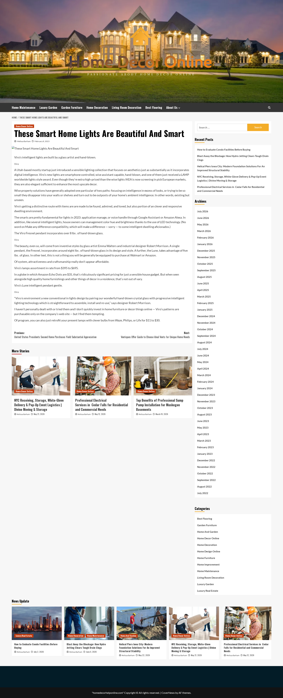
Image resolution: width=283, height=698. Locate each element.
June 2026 (203, 217)
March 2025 (204, 296)
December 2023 (206, 394)
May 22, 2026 (144, 655)
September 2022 (206, 479)
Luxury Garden (48, 107)
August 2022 (204, 486)
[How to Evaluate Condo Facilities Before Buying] (37, 623)
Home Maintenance (23, 107)
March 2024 (204, 375)
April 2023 (203, 434)
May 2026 (202, 224)
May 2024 (202, 362)
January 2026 (205, 244)
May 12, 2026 (100, 414)
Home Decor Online (24, 126)
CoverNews (168, 692)
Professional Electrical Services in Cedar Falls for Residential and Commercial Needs (101, 405)
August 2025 (204, 276)
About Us (171, 107)
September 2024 (206, 335)
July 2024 (202, 348)
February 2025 (205, 303)
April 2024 (203, 368)
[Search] (269, 107)
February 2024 (205, 381)
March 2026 (204, 230)
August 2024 (204, 342)
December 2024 (206, 316)
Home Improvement (208, 564)
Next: (155, 335)
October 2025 (205, 263)
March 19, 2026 (162, 414)
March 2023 (204, 440)
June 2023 (203, 421)
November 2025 (206, 257)
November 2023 (206, 401)
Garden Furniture (71, 107)
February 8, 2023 (42, 141)
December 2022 (206, 460)
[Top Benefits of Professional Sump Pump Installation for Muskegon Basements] (163, 375)
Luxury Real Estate (207, 590)
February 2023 (205, 447)
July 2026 (202, 211)
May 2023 (202, 427)
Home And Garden (207, 531)
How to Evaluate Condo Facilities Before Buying (223, 149)
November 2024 (206, 322)
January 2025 (205, 309)
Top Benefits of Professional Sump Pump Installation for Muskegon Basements (159, 405)
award (47, 179)
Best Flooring (153, 107)
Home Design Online (208, 551)
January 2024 (205, 388)
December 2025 (206, 250)
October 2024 (205, 329)
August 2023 (204, 414)
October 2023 (205, 407)
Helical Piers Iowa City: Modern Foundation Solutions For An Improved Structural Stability (231, 168)
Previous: (55, 335)
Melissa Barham (24, 141)
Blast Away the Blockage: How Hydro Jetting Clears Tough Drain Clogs (233, 157)
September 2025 (206, 270)
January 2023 (205, 453)
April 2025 (203, 289)
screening (147, 179)
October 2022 (205, 473)
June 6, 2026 (91, 651)
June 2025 (203, 283)
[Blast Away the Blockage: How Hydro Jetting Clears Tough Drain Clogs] (89, 623)
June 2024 (203, 355)
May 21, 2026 (39, 414)
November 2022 (206, 466)
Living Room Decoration (126, 107)
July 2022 (202, 493)
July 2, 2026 (39, 651)
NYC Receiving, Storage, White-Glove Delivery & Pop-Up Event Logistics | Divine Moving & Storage (39, 405)
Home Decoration (97, 107)
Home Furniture (206, 557)
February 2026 (205, 237)
